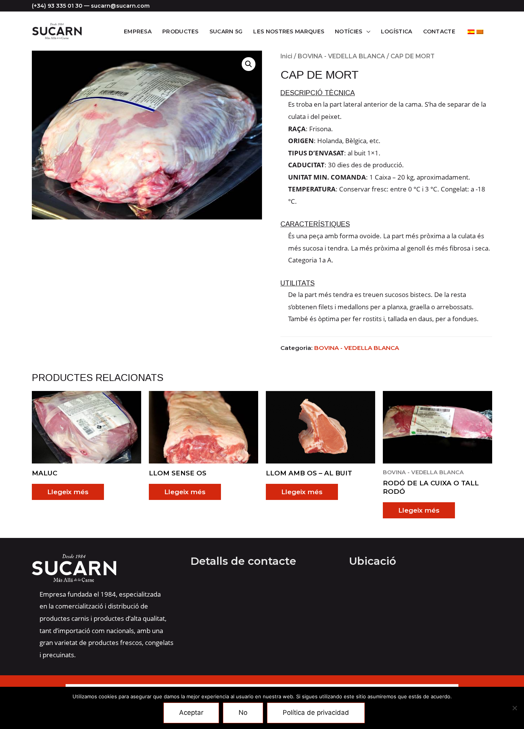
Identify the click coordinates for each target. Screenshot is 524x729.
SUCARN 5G (226, 31)
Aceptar (191, 712)
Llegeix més (68, 492)
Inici (286, 56)
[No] (514, 708)
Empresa (138, 31)
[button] (248, 64)
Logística (396, 31)
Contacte (439, 31)
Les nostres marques (288, 31)
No (243, 712)
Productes (180, 31)
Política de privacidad (316, 712)
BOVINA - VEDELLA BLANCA (341, 56)
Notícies (348, 31)
